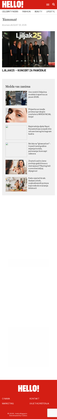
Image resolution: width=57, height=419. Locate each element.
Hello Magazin (21, 413)
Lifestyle (51, 12)
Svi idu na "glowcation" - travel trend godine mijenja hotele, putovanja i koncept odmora (39, 149)
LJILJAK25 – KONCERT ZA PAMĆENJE (24, 70)
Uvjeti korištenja (39, 404)
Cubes (24, 415)
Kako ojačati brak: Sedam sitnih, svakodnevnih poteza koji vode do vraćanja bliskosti (38, 183)
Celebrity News (10, 12)
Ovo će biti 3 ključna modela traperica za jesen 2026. (37, 94)
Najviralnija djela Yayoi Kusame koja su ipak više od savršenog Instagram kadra (39, 130)
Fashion (26, 12)
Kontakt (34, 399)
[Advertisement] (28, 230)
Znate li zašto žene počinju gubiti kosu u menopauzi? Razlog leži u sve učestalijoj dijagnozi (39, 166)
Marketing (8, 404)
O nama (6, 399)
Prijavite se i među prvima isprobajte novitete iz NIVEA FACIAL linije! (39, 113)
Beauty (38, 12)
